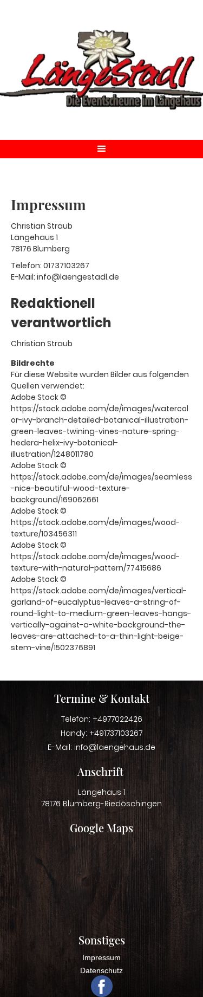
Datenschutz (101, 970)
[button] (101, 149)
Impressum (101, 957)
